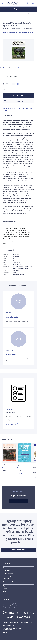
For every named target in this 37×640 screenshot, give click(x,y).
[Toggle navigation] (3, 3)
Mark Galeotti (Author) (10, 32)
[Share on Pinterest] (12, 67)
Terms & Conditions (8, 573)
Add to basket (18, 95)
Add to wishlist (18, 101)
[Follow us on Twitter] (14, 605)
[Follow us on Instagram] (10, 605)
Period (18, 14)
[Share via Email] (15, 67)
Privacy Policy (6, 570)
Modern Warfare (26, 14)
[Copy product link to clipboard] (18, 67)
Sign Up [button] (18, 501)
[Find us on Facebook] (5, 605)
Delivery (5, 591)
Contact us (5, 588)
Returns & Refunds (7, 594)
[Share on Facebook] (7, 67)
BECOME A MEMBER (18, 550)
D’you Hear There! (22, 465)
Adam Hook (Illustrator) (25, 32)
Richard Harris (20, 468)
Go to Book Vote (11, 424)
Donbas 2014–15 (7, 465)
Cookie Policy (6, 578)
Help (4, 586)
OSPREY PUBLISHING (10, 14)
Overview (5, 568)
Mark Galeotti (12, 317)
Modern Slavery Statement (10, 576)
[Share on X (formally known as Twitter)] (10, 67)
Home (2, 14)
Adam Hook (11, 354)
